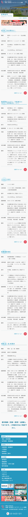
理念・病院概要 (6, 439)
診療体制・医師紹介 (7, 447)
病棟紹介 (4, 451)
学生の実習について (7, 480)
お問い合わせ (5, 476)
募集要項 (4, 461)
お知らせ (4, 474)
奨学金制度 (5, 466)
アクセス (4, 472)
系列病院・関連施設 (7, 441)
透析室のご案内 (6, 453)
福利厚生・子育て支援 (8, 464)
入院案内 (4, 449)
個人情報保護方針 (7, 478)
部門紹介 (4, 459)
